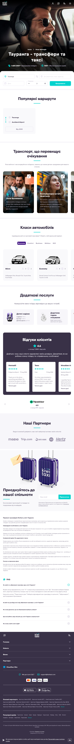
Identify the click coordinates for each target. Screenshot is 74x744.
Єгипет (64, 715)
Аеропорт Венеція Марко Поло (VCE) (32, 706)
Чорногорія (46, 715)
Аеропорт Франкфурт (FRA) (32, 704)
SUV (54, 243)
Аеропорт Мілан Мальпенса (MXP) (12, 706)
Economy (21, 243)
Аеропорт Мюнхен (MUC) (63, 704)
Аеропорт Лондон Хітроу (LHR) (51, 706)
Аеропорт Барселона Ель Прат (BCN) (59, 702)
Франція (39, 715)
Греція (34, 715)
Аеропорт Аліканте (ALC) (22, 702)
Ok (70, 740)
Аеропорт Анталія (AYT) (38, 699)
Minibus (47, 243)
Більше (62, 706)
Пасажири (30, 81)
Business (39, 243)
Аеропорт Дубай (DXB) (9, 702)
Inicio (30, 49)
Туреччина (20, 715)
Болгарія (11, 717)
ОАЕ (60, 715)
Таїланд (52, 715)
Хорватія (5, 717)
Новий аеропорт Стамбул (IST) (54, 699)
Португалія (24, 717)
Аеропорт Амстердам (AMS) (48, 704)
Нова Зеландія (41, 49)
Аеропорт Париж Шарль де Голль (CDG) (13, 704)
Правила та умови (39, 731)
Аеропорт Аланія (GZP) (25, 699)
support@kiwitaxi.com (48, 674)
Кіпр (56, 715)
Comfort (30, 243)
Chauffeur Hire (12, 667)
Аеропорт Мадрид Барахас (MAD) (39, 702)
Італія (30, 715)
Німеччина (17, 717)
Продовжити (60, 83)
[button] (37, 76)
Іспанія (26, 715)
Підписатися (64, 497)
